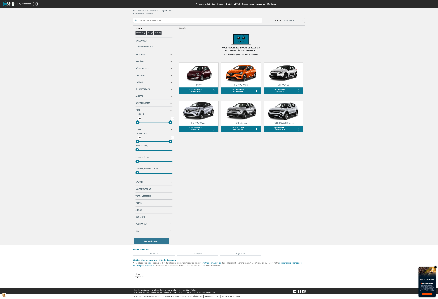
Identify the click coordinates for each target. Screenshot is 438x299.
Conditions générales (192, 296)
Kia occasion (150, 13)
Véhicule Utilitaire (171, 296)
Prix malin (200, 4)
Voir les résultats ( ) (151, 241)
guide (149, 263)
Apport (142, 157)
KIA (149, 33)
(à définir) (144, 145)
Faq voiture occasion (231, 296)
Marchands (271, 4)
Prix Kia (137, 274)
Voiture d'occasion (139, 13)
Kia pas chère (139, 277)
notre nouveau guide (212, 263)
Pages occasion (212, 296)
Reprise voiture (248, 4)
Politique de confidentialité (146, 296)
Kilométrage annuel (147, 168)
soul (156, 33)
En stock (229, 4)
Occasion (220, 4)
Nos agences (261, 4)
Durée (142, 145)
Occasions (139, 33)
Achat (207, 4)
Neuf (213, 4)
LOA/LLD (237, 4)
